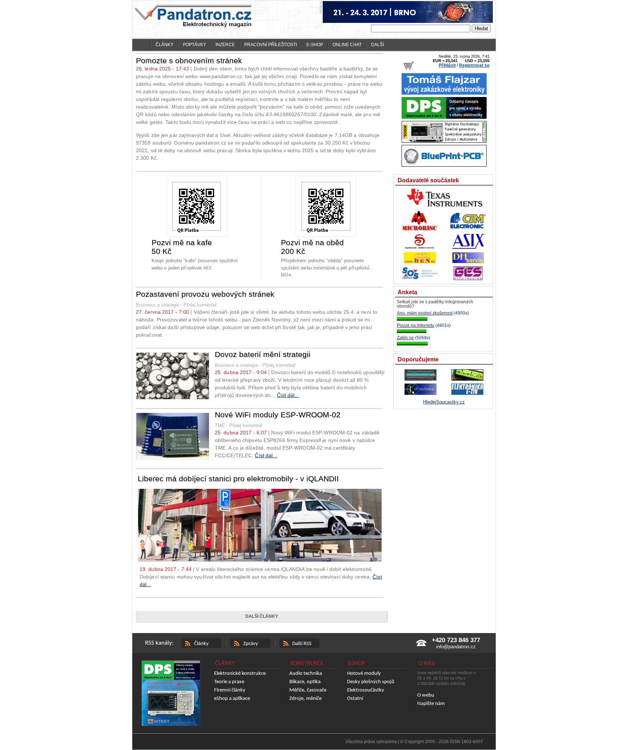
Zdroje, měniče (305, 698)
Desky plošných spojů (370, 682)
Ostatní (355, 698)
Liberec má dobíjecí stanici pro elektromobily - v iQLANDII (238, 478)
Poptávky (194, 44)
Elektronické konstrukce (240, 673)
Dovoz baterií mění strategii (262, 354)
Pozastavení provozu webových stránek (205, 294)
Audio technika (305, 673)
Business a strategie (157, 305)
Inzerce (225, 44)
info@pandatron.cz (456, 646)
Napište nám (431, 703)
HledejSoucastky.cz (444, 402)
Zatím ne (405, 338)
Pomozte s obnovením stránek (189, 60)
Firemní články (229, 690)
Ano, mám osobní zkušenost (424, 313)
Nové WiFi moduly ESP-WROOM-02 (278, 414)
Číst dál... (288, 395)
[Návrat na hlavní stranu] (143, 44)
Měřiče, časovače (307, 690)
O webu (425, 695)
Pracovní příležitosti (270, 44)
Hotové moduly (364, 673)
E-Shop (314, 44)
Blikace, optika (305, 682)
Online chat (347, 44)
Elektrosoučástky (365, 690)
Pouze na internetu (415, 325)
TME (220, 425)
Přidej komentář (200, 305)
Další (377, 44)
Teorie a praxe (229, 682)
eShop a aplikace (232, 698)
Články (164, 44)
